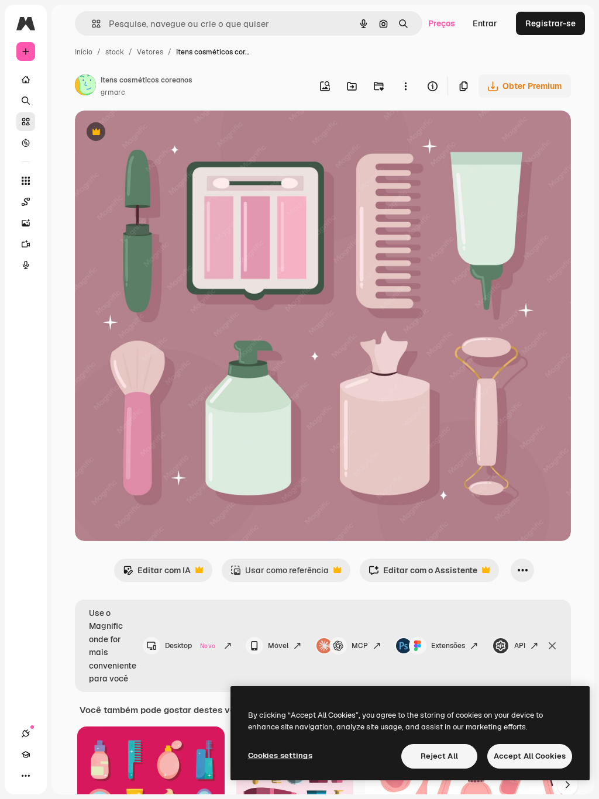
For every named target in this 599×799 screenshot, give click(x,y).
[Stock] (25, 121)
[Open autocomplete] (91, 23)
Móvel (278, 645)
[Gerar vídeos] (25, 244)
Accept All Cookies (530, 756)
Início (83, 52)
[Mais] (25, 775)
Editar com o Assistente (423, 573)
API (519, 645)
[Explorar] (25, 142)
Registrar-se (550, 23)
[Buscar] (25, 100)
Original (149, 133)
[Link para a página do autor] (85, 86)
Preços (441, 23)
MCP (360, 645)
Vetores (150, 52)
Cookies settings (280, 755)
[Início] (25, 79)
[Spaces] (25, 201)
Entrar (485, 23)
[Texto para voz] (25, 265)
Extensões (448, 645)
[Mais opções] (405, 86)
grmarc (113, 92)
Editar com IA (157, 573)
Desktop (190, 645)
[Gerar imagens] (25, 222)
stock (114, 52)
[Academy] (25, 754)
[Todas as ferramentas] (25, 180)
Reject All (439, 756)
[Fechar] (552, 645)
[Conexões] (25, 733)
